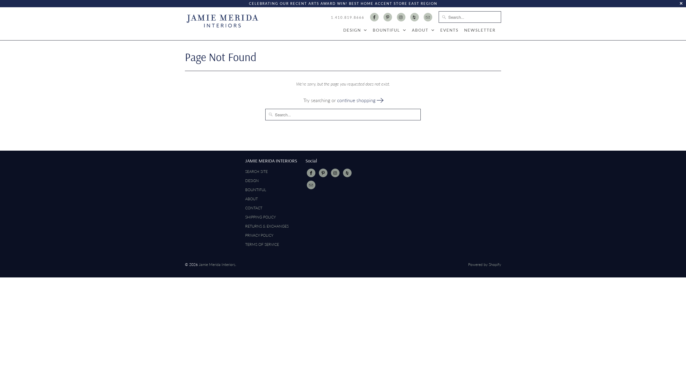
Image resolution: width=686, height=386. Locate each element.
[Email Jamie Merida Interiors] (428, 17)
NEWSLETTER (479, 30)
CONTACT (253, 208)
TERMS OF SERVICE (262, 244)
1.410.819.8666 (347, 17)
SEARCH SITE (256, 171)
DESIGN (353, 30)
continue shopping (357, 100)
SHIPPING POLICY (260, 217)
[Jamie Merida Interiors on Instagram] (401, 17)
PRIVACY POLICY (259, 235)
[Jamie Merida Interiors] (222, 20)
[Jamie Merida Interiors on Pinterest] (387, 17)
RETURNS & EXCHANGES (267, 226)
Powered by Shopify (484, 264)
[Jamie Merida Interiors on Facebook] (374, 17)
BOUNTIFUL (387, 30)
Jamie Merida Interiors (217, 264)
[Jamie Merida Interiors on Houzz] (414, 17)
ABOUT (421, 30)
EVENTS (449, 30)
